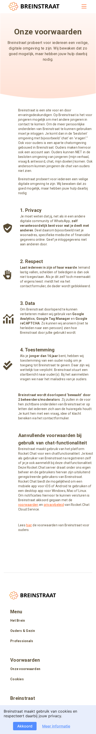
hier (29, 525)
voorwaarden (28, 505)
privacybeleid (54, 505)
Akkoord (24, 726)
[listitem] (48, 621)
